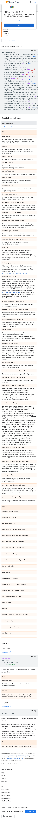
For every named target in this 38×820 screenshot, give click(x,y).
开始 (19, 25)
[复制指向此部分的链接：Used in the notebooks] (22, 118)
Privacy (9, 807)
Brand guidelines (6, 798)
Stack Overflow (5, 795)
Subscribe (30, 811)
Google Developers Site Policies (14, 758)
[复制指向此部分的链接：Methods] (12, 643)
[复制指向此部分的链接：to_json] (10, 703)
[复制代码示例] (35, 50)
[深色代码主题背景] (32, 50)
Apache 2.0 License (23, 757)
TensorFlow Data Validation (12, 127)
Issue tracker (5, 789)
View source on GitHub (12, 41)
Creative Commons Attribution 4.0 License (18, 755)
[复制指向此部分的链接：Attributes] (10, 507)
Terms (3, 807)
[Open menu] (3, 2)
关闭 (19, 20)
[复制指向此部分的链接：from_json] (12, 648)
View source (5, 652)
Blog (2, 772)
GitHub (3, 775)
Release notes (5, 792)
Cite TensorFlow (6, 801)
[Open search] (31, 2)
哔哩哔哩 (4, 781)
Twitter (3, 778)
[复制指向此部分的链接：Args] (7, 132)
